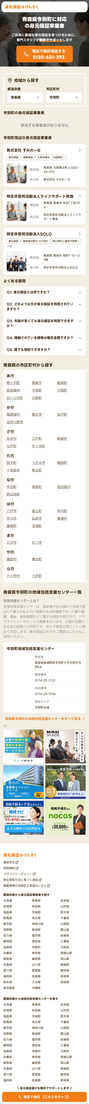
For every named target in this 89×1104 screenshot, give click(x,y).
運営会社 (9, 862)
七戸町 (12, 446)
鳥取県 (7, 958)
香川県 (7, 970)
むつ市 (37, 542)
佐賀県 (36, 976)
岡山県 (64, 958)
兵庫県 (7, 952)
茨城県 (36, 912)
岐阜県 (64, 935)
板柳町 (62, 383)
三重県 (64, 941)
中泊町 (12, 487)
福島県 (7, 912)
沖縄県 (36, 987)
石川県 (7, 935)
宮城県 (7, 906)
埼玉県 (36, 918)
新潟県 (36, 929)
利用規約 (9, 868)
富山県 (64, 929)
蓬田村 (12, 559)
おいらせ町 (15, 398)
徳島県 (64, 964)
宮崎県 (64, 982)
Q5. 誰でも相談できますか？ (29, 349)
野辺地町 (13, 494)
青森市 (37, 383)
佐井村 (12, 438)
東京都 (7, 923)
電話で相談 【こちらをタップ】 (47, 1097)
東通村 (62, 518)
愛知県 (36, 941)
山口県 (36, 964)
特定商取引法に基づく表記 (20, 879)
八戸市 (12, 511)
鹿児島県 (9, 987)
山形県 (64, 906)
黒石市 (37, 414)
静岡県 (7, 941)
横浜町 (37, 559)
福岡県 (7, 976)
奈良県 (36, 952)
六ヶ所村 (13, 576)
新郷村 (62, 438)
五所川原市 (15, 422)
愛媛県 (36, 970)
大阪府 (64, 947)
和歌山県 (66, 952)
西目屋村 (63, 487)
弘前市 (37, 518)
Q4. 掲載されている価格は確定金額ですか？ (40, 338)
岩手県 (64, 900)
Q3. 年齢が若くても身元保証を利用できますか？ (40, 323)
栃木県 (64, 912)
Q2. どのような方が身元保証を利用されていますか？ (40, 306)
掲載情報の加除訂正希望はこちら (25, 885)
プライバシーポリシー (17, 873)
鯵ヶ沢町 (13, 383)
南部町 (37, 487)
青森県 (36, 900)
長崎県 (64, 976)
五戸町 (62, 414)
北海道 (7, 900)
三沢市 (12, 542)
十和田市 (13, 470)
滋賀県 (7, 947)
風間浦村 (13, 414)
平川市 (12, 518)
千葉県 (64, 918)
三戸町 (37, 438)
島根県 (36, 958)
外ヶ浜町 (38, 446)
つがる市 (38, 463)
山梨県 (64, 923)
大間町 (62, 390)
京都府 (36, 947)
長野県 (7, 929)
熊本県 (7, 982)
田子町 (12, 463)
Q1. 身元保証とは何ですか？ (28, 292)
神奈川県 (37, 923)
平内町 (62, 511)
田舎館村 (13, 390)
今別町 (37, 390)
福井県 (36, 935)
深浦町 (37, 526)
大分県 (36, 982)
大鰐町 (37, 398)
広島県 (7, 964)
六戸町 (37, 576)
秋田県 (36, 906)
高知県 (64, 970)
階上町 (37, 511)
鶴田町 (62, 463)
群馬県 (7, 918)
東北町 (37, 470)
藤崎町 (12, 526)
